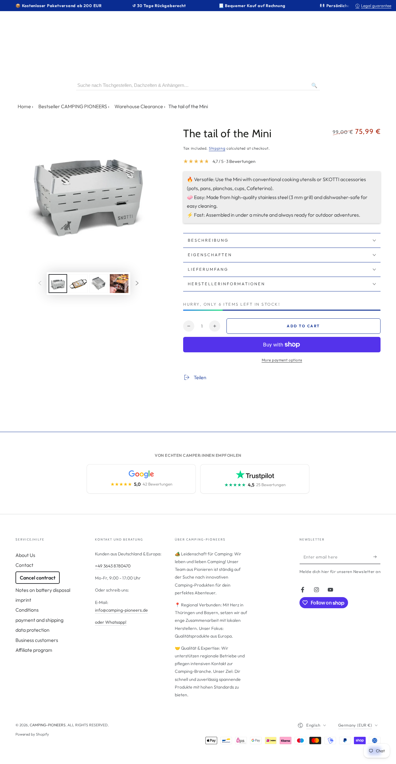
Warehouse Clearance (138, 106)
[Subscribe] (377, 557)
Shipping (217, 148)
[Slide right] (137, 284)
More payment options (282, 360)
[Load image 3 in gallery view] (98, 283)
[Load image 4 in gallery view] (119, 283)
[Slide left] (40, 284)
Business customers (36, 640)
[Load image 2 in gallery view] (78, 283)
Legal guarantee (373, 5)
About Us (25, 555)
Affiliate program (33, 650)
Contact (24, 565)
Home (24, 106)
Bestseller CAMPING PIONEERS (72, 106)
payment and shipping (39, 620)
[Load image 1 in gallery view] (58, 283)
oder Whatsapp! (111, 622)
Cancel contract (37, 578)
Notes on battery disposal (42, 590)
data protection (32, 630)
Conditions (27, 610)
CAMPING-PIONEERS (48, 725)
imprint (23, 600)
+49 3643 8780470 (113, 566)
